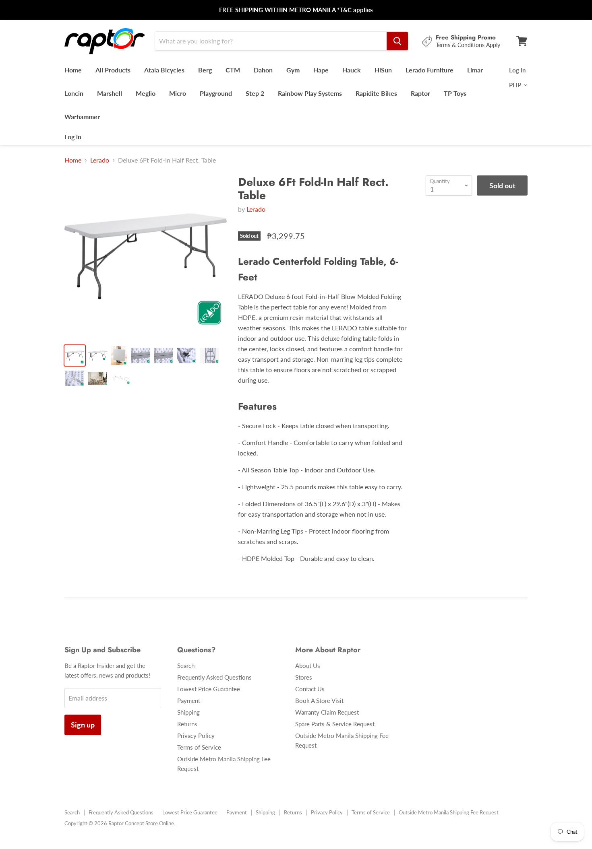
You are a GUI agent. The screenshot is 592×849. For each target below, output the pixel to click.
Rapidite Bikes (376, 93)
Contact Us (310, 688)
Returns (187, 723)
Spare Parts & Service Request (335, 723)
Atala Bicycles (164, 70)
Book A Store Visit (319, 700)
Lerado (99, 160)
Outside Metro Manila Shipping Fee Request (449, 812)
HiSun (383, 70)
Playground (216, 93)
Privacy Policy (196, 735)
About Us (307, 665)
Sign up (83, 724)
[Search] (397, 41)
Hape (321, 70)
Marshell (109, 93)
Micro (177, 93)
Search (186, 665)
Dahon (263, 70)
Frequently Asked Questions (214, 677)
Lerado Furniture (429, 70)
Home (73, 70)
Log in (72, 136)
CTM (233, 70)
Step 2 (255, 93)
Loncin (73, 93)
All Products (112, 70)
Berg (205, 70)
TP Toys (455, 93)
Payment (188, 700)
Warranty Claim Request (327, 712)
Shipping (188, 712)
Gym (293, 70)
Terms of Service (199, 747)
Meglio (145, 93)
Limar (475, 70)
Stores (303, 677)
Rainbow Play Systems (310, 93)
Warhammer (82, 116)
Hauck (351, 70)
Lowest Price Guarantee (208, 688)
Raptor (420, 93)
